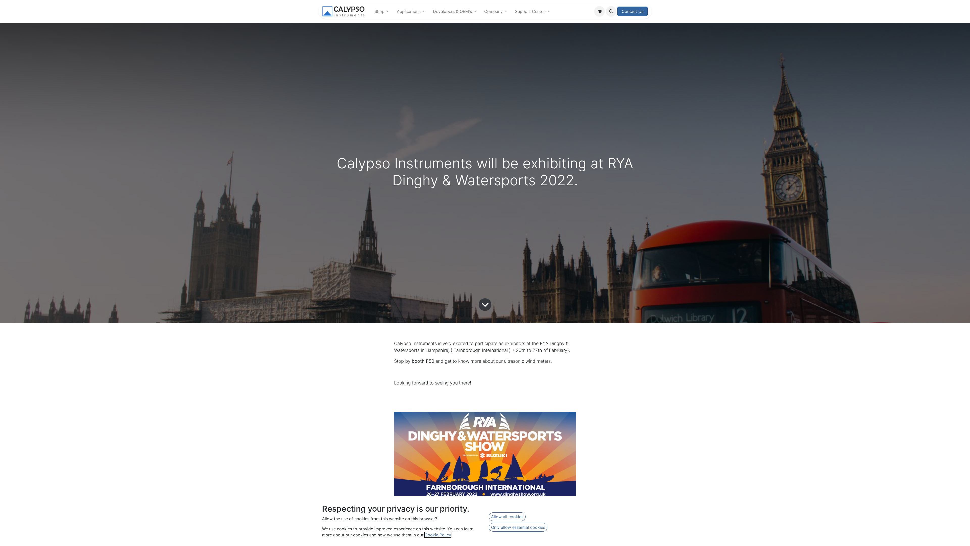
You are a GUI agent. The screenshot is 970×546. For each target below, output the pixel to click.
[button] (611, 11)
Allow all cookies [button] (507, 516)
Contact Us (632, 11)
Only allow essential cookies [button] (518, 527)
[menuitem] (382, 11)
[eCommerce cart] (599, 11)
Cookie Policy (438, 534)
